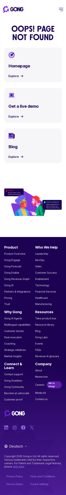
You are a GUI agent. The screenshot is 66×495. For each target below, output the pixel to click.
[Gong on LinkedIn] (6, 427)
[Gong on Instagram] (15, 427)
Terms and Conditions (42, 476)
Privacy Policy (14, 476)
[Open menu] (61, 9)
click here (18, 466)
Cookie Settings (39, 484)
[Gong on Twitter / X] (32, 427)
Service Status (14, 484)
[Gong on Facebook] (23, 427)
